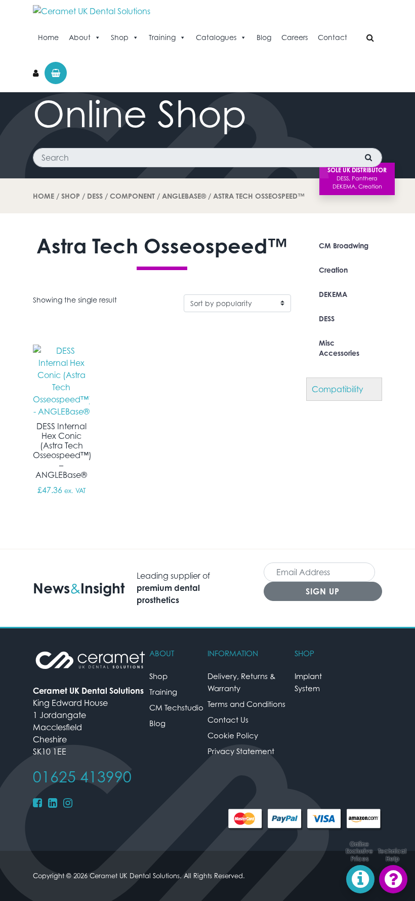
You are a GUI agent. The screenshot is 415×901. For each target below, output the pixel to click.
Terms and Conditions (246, 703)
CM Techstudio (176, 707)
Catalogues (216, 37)
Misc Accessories (339, 348)
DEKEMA (333, 294)
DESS (95, 196)
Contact (332, 37)
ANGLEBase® (184, 196)
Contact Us (228, 719)
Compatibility (337, 389)
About (80, 37)
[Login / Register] (35, 73)
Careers (294, 37)
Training (162, 37)
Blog (264, 37)
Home (48, 37)
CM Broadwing (343, 245)
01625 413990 (82, 777)
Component (132, 196)
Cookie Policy (233, 735)
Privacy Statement (241, 751)
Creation (333, 270)
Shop (120, 37)
